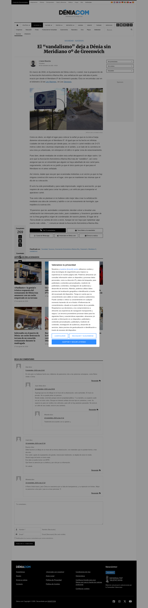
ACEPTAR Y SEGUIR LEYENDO (74, 342)
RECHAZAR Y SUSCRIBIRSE (83, 336)
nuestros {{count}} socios (69, 269)
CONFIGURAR (60, 336)
